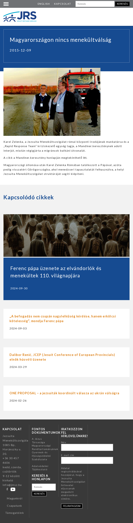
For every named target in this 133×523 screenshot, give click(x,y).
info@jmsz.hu (12, 484)
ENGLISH (44, 3)
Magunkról (15, 498)
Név (63, 442)
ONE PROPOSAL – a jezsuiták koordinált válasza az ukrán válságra (64, 393)
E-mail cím (67, 455)
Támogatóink (14, 512)
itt (85, 157)
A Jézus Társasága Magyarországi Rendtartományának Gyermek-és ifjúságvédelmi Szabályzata (45, 449)
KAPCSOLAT (62, 3)
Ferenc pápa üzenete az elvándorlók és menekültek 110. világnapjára (55, 271)
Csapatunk (14, 505)
